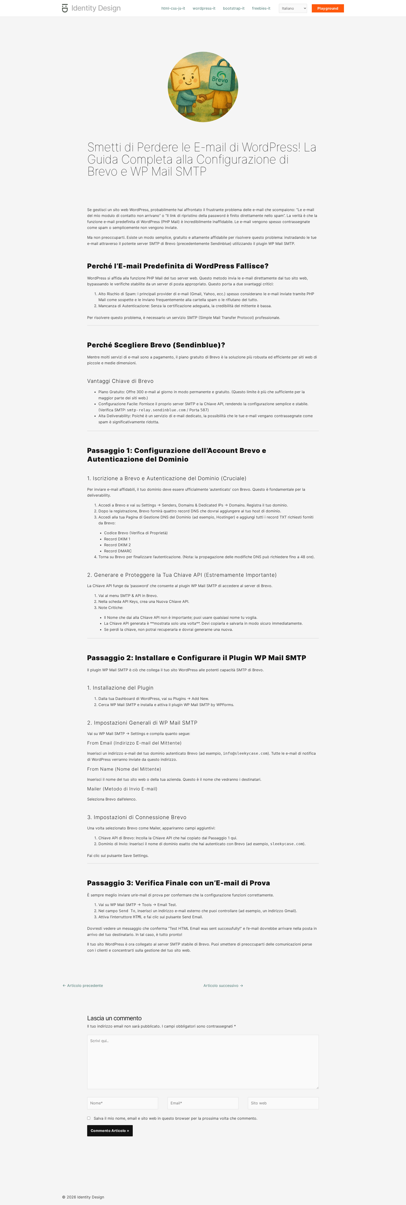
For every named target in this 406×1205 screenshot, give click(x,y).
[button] (328, 8)
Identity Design (96, 8)
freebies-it (261, 8)
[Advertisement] (203, 192)
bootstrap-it (234, 8)
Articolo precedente (82, 985)
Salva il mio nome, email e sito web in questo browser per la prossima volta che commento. (175, 1118)
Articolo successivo (223, 985)
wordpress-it (204, 8)
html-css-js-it (173, 8)
